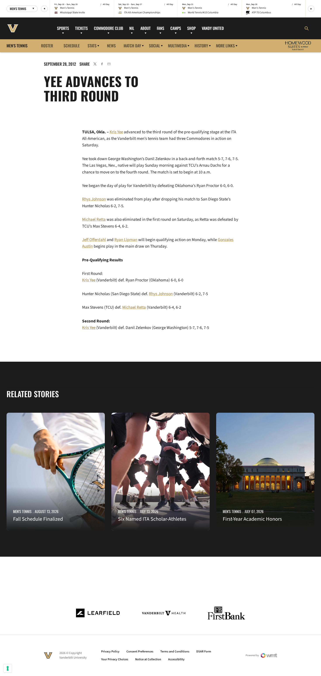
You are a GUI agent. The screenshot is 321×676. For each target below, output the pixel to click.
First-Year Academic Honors (252, 519)
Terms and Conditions (174, 651)
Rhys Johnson (94, 199)
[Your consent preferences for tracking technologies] (7, 668)
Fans (160, 28)
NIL (131, 28)
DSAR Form (203, 651)
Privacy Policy (110, 651)
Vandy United (213, 28)
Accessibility (176, 659)
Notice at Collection (148, 659)
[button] (44, 8)
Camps (175, 28)
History (201, 45)
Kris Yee (116, 132)
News (111, 45)
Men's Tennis (22, 511)
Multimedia (177, 45)
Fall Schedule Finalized (38, 519)
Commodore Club (108, 28)
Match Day (132, 45)
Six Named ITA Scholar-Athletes (152, 519)
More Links (225, 45)
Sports (63, 28)
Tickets (81, 28)
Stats (92, 45)
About (145, 28)
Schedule (72, 45)
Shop (191, 28)
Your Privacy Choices (114, 659)
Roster (47, 45)
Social (154, 45)
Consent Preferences (139, 651)
